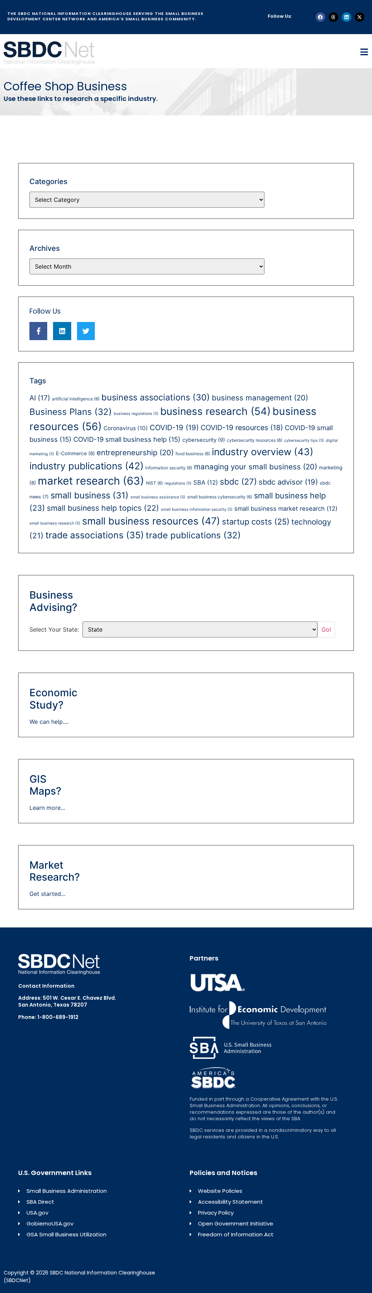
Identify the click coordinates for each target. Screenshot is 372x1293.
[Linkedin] (346, 17)
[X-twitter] (359, 17)
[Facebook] (320, 17)
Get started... (47, 893)
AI (39, 397)
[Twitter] (86, 331)
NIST (154, 483)
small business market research (285, 508)
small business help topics (103, 508)
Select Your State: (54, 629)
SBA (205, 482)
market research (91, 480)
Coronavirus (126, 428)
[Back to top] (359, 1269)
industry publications (86, 466)
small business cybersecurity (219, 496)
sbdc (238, 482)
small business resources (151, 521)
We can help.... (49, 721)
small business (89, 495)
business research (215, 411)
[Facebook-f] (38, 331)
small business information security (196, 509)
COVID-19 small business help (127, 439)
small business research (54, 523)
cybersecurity (203, 440)
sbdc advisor (288, 482)
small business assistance (157, 497)
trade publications (193, 535)
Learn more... (47, 807)
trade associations (94, 535)
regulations (178, 483)
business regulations (136, 413)
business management (260, 397)
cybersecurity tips (304, 440)
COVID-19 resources (242, 427)
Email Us (29, 1029)
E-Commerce (75, 453)
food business (192, 453)
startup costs (256, 521)
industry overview (263, 451)
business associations (155, 397)
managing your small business (255, 466)
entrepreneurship (135, 452)
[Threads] (333, 17)
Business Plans (70, 412)
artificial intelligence (76, 398)
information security (168, 467)
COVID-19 (174, 427)
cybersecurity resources (254, 440)
